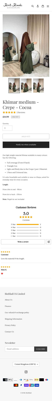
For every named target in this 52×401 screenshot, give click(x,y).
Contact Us (9, 332)
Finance (8, 306)
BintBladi (28, 393)
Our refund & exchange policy (17, 313)
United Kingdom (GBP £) (25, 364)
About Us (8, 300)
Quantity (6, 123)
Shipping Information (13, 319)
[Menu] (47, 5)
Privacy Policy (10, 325)
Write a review (23, 242)
